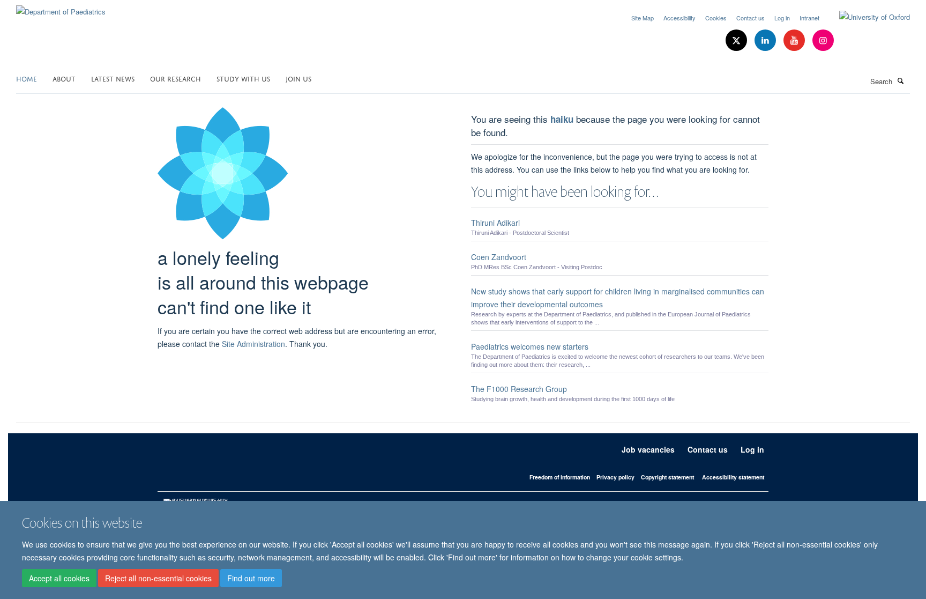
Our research (175, 78)
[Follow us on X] (737, 40)
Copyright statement (667, 477)
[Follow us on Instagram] (823, 40)
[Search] (901, 80)
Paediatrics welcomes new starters (529, 346)
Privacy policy (615, 477)
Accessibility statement (733, 477)
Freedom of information (559, 477)
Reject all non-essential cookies (158, 578)
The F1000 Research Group (519, 388)
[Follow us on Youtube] (795, 40)
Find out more (251, 578)
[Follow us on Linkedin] (766, 40)
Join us (298, 78)
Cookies (716, 17)
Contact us (750, 17)
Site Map (642, 17)
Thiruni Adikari (495, 222)
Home (26, 78)
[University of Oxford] (866, 17)
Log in (782, 17)
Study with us (243, 78)
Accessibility (679, 17)
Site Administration (253, 343)
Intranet (809, 17)
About (64, 78)
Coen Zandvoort (498, 257)
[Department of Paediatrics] (61, 8)
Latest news (113, 78)
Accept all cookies (59, 578)
